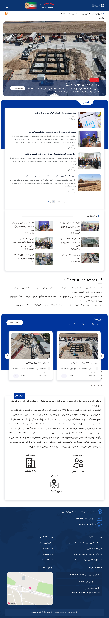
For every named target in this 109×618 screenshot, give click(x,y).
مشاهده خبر (18, 88)
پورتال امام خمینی (93, 548)
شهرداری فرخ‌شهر (44, 543)
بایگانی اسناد (46, 560)
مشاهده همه (15, 322)
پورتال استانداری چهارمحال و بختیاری (86, 560)
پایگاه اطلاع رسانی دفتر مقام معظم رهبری (84, 543)
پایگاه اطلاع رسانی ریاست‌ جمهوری (87, 554)
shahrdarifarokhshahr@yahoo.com (84, 592)
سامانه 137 (47, 548)
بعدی (43, 202)
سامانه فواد (47, 554)
